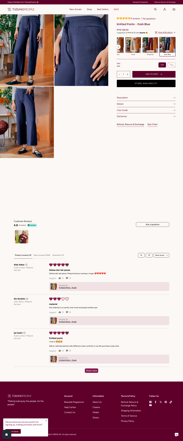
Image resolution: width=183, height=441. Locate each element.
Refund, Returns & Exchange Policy (129, 404)
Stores (96, 417)
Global (96, 412)
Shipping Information (131, 410)
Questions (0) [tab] (58, 255)
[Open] (6, 434)
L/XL (171, 65)
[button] (155, 9)
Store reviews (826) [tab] (41, 255)
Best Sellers (102, 9)
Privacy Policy (127, 421)
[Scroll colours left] (118, 47)
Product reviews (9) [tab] (23, 255)
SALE (116, 9)
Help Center (70, 407)
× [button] (46, 420)
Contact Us (69, 412)
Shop (89, 9)
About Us (97, 402)
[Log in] (164, 9)
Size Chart (152, 124)
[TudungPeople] (21, 9)
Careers (96, 407)
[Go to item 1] (21, 236)
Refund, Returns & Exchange (130, 124)
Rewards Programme (74, 402)
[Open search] (141, 255)
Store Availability (146, 83)
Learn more (13, 431)
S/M (162, 65)
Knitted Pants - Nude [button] (67, 288)
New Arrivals (75, 9)
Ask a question (153, 224)
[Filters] (149, 255)
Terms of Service (129, 416)
